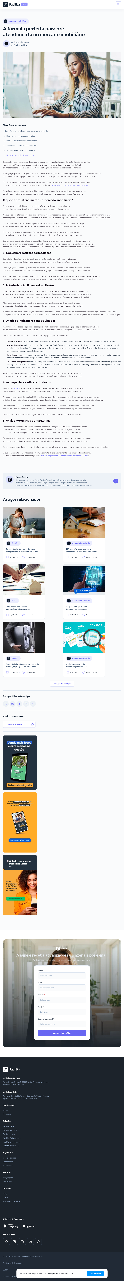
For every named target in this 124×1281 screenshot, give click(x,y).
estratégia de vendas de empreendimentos (69, 185)
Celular (41, 995)
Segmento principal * (46, 1019)
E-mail (40, 983)
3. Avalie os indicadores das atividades (20, 145)
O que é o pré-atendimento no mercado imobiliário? (26, 131)
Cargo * (41, 1007)
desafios (16, 388)
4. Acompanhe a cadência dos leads (19, 150)
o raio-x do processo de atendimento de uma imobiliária (64, 455)
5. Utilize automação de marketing (19, 155)
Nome (40, 970)
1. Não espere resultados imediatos (19, 136)
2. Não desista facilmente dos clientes (20, 140)
